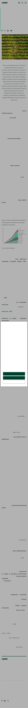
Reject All (13, 379)
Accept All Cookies (14, 375)
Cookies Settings (14, 383)
